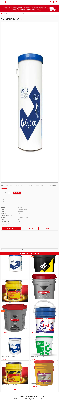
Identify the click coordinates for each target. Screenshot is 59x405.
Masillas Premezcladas (9, 13)
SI (18, 215)
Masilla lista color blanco (23, 217)
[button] (29, 102)
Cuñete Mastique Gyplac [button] (9, 356)
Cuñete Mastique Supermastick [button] (10, 384)
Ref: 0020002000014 (35, 385)
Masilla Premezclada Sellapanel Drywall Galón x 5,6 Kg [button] (14, 329)
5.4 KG (19, 221)
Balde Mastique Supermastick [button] (10, 301)
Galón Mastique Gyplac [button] (8, 274)
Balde (19, 219)
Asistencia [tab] (48, 228)
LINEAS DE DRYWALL (22, 209)
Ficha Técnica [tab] (29, 228)
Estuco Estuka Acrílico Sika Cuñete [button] (41, 383)
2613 (19, 199)
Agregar (17, 193)
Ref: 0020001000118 (35, 330)
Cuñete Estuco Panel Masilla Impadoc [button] (41, 328)
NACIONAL (20, 211)
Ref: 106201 (33, 357)
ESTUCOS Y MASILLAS (23, 205)
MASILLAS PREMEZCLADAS (24, 213)
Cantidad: (3, 193)
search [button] (51, 2)
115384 (19, 197)
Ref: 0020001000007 (6, 386)
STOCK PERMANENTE (23, 203)
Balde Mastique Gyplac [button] (37, 356)
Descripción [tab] (10, 228)
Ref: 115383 (4, 357)
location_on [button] (53, 2)
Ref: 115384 (4, 275)
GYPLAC (20, 207)
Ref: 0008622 (4, 330)
